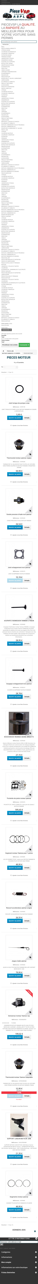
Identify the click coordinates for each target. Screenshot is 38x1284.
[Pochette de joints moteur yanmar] (19, 784)
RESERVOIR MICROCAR (7, 214)
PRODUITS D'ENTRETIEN (7, 86)
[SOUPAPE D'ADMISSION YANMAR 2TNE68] (19, 607)
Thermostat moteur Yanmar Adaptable (19, 1077)
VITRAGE (3, 90)
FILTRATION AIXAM (6, 55)
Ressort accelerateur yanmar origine (19, 908)
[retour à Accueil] (3, 351)
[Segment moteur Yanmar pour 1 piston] (19, 839)
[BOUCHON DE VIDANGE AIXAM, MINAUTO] (19, 723)
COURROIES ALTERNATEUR (8, 51)
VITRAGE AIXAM (5, 50)
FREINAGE (4, 96)
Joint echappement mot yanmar (19, 567)
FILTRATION (4, 95)
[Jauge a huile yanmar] (19, 947)
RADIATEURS (4, 75)
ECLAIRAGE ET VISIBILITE (8, 81)
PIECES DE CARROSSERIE (8, 261)
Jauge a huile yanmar (19, 961)
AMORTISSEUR (5, 301)
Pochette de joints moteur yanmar (19, 798)
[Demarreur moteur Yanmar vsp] (19, 1002)
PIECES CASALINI (6, 271)
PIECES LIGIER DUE (6, 88)
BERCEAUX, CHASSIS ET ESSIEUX (10, 121)
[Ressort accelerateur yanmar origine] (19, 894)
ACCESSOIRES (5, 85)
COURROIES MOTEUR (7, 91)
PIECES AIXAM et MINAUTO (8, 48)
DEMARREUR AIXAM (6, 60)
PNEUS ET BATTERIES (7, 83)
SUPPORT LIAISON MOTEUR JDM (19, 1139)
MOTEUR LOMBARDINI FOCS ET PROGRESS (12, 125)
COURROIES (4, 268)
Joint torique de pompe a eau (19, 403)
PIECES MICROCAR (6, 173)
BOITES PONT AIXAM (6, 63)
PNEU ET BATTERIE (6, 314)
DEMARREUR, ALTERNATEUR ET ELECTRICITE (13, 283)
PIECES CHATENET (6, 216)
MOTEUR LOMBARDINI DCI (8, 126)
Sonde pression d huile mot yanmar (19, 514)
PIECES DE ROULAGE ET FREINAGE (10, 263)
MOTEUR (3, 264)
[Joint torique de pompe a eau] (19, 389)
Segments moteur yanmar (19, 1197)
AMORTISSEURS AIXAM (7, 65)
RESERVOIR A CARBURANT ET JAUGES (11, 128)
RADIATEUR (4, 311)
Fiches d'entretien (8, 1272)
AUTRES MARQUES (6, 284)
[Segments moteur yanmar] (19, 1183)
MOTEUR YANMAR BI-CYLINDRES (10, 171)
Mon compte (6, 1262)
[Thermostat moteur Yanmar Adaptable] (19, 1063)
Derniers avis (19, 1230)
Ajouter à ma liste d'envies (20, 425)
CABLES (3, 110)
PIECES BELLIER (5, 258)
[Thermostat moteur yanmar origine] (19, 444)
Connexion (4, 0)
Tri (2, 367)
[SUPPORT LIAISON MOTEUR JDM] (19, 1125)
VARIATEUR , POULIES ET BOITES (10, 266)
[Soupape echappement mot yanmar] (19, 670)
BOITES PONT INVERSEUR (8, 103)
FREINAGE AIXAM (6, 56)
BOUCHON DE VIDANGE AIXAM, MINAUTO (19, 737)
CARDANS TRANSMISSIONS (8, 71)
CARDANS (4, 111)
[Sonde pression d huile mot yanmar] (19, 500)
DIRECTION (4, 68)
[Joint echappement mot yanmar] (19, 554)
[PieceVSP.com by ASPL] (19, 14)
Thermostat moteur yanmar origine (19, 458)
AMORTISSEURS (5, 105)
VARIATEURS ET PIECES (7, 58)
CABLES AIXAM (5, 70)
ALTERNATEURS (5, 66)
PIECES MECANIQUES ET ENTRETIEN (10, 259)
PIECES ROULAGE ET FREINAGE (9, 276)
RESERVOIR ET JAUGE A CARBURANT (11, 78)
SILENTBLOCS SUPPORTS (8, 61)
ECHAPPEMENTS (5, 73)
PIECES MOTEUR (5, 76)
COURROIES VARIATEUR (7, 53)
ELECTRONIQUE (5, 161)
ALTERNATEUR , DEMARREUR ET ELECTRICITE (13, 269)
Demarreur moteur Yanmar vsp (19, 1016)
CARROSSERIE (5, 80)
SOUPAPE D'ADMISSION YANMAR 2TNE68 (19, 621)
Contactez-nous (5, 2)
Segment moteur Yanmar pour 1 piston (19, 853)
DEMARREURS (5, 100)
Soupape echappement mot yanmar (19, 684)
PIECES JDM (4, 130)
